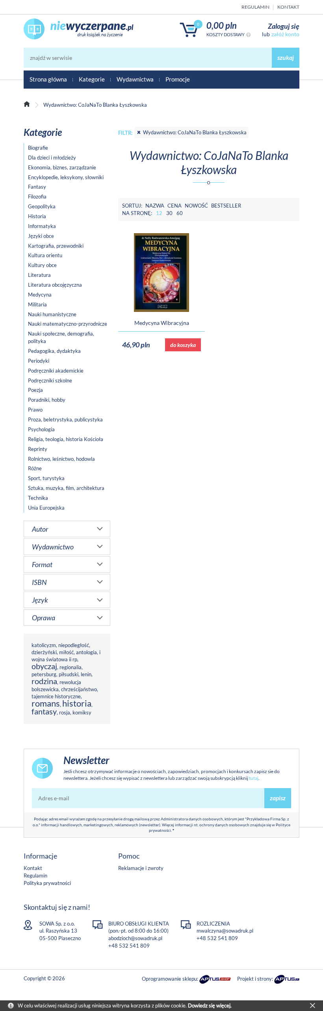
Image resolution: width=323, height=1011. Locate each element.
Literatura (39, 275)
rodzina (44, 681)
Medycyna (40, 294)
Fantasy (37, 187)
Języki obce (41, 236)
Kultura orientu (45, 255)
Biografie (38, 148)
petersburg (44, 674)
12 (159, 213)
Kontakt (288, 7)
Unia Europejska (46, 508)
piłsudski (68, 674)
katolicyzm (44, 645)
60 (179, 213)
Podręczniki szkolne (50, 380)
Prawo (35, 409)
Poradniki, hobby (46, 400)
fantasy (44, 711)
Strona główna (48, 79)
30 (169, 213)
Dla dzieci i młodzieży (52, 157)
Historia (37, 216)
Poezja (35, 390)
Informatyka (42, 226)
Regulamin (255, 7)
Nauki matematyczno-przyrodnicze (67, 324)
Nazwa (154, 205)
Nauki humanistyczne (52, 314)
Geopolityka (42, 206)
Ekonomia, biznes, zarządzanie (62, 167)
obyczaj (44, 666)
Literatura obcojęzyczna (55, 285)
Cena (174, 205)
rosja (64, 712)
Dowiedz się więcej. (210, 1005)
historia (76, 703)
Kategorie (92, 79)
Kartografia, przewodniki (56, 246)
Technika (38, 498)
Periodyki (38, 361)
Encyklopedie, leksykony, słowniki (66, 177)
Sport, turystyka (46, 478)
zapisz (278, 797)
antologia (86, 652)
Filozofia (37, 196)
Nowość (196, 205)
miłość (66, 652)
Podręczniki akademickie (56, 370)
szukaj (285, 57)
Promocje (177, 79)
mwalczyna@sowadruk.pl (225, 931)
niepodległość (73, 645)
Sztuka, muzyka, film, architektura (66, 488)
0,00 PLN (221, 25)
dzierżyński (44, 652)
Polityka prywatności (47, 883)
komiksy (81, 712)
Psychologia (41, 429)
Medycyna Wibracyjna (161, 322)
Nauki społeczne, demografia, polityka (61, 337)
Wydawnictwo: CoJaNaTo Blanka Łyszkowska (195, 132)
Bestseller (226, 205)
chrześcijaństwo (79, 689)
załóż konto (285, 34)
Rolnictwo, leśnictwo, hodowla (61, 459)
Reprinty (37, 449)
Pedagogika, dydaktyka (54, 351)
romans (46, 703)
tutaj (253, 778)
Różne (35, 468)
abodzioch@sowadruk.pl (135, 938)
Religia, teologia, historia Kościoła (65, 439)
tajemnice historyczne (56, 696)
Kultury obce (42, 265)
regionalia (70, 667)
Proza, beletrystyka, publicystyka (65, 419)
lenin (86, 674)
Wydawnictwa (135, 79)
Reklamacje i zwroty (140, 868)
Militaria (37, 304)
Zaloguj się (283, 26)
